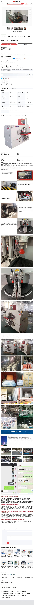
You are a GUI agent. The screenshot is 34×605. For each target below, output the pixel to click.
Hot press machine (11, 577)
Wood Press (3, 587)
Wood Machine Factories (4, 593)
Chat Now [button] (25, 44)
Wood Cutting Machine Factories (21, 591)
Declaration (25, 601)
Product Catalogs (12, 574)
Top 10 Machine (19, 595)
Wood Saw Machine (13, 587)
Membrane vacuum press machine (29, 577)
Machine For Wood (12, 593)
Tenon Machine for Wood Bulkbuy (5, 597)
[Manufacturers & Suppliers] (17, 1)
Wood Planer (8, 587)
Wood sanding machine (4, 577)
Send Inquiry (9, 44)
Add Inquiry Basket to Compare (17, 31)
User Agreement (21, 601)
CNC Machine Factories (13, 591)
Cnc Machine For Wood (4, 595)
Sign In (2, 84)
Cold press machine (19, 577)
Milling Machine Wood (12, 595)
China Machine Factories (4, 591)
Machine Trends (24, 595)
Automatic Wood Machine (19, 593)
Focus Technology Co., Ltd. (12, 601)
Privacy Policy (29, 601)
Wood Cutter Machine (27, 593)
